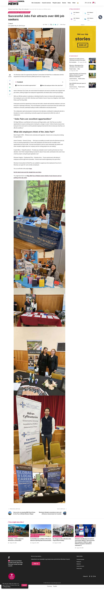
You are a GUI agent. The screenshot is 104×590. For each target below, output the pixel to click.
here (30, 168)
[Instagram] (89, 3)
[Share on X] (51, 24)
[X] (87, 3)
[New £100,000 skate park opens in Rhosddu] (92, 85)
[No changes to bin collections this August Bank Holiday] (63, 530)
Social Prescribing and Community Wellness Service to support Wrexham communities (77, 75)
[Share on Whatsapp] (53, 24)
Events (42, 534)
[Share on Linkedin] (55, 24)
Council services (24, 12)
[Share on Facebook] (49, 24)
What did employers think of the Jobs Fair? (52, 85)
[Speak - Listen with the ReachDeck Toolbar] (100, 17)
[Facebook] (85, 3)
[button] (24, 585)
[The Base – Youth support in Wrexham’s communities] (18, 530)
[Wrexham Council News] (16, 3)
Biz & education (13, 12)
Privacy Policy (7, 586)
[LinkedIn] (90, 3)
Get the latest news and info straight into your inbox (27, 172)
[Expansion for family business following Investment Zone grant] (92, 60)
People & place (72, 68)
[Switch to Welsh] (77, 3)
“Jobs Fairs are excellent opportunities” (26, 85)
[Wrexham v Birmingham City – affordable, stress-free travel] (92, 67)
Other (78, 68)
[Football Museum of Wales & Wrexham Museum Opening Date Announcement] (40, 530)
